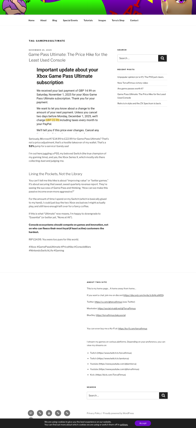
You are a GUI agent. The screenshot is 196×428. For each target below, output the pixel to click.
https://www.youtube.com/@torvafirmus (119, 369)
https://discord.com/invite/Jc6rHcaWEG (143, 295)
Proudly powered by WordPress (118, 413)
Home (31, 20)
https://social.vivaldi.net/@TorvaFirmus (117, 308)
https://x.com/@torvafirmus (108, 301)
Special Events (70, 20)
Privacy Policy (94, 413)
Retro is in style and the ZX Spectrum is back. (139, 103)
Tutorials (88, 20)
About (43, 20)
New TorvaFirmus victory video (132, 82)
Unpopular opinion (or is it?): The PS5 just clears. (140, 77)
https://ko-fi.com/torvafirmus (132, 328)
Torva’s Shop (118, 20)
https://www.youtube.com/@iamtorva (117, 363)
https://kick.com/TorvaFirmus (110, 374)
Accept (142, 423)
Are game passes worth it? (130, 88)
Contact (134, 20)
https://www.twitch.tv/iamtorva (113, 358)
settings (124, 424)
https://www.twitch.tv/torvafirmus (114, 353)
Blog (54, 20)
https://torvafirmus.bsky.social (111, 315)
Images (102, 20)
